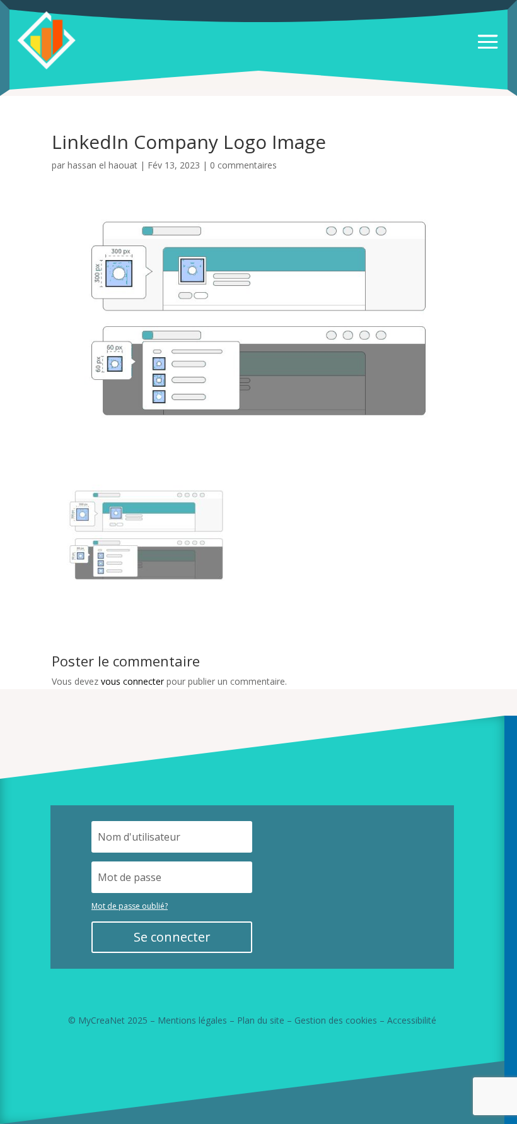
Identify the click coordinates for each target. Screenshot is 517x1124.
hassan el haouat (102, 165)
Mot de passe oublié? (129, 906)
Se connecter (172, 936)
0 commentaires (243, 165)
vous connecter (132, 681)
